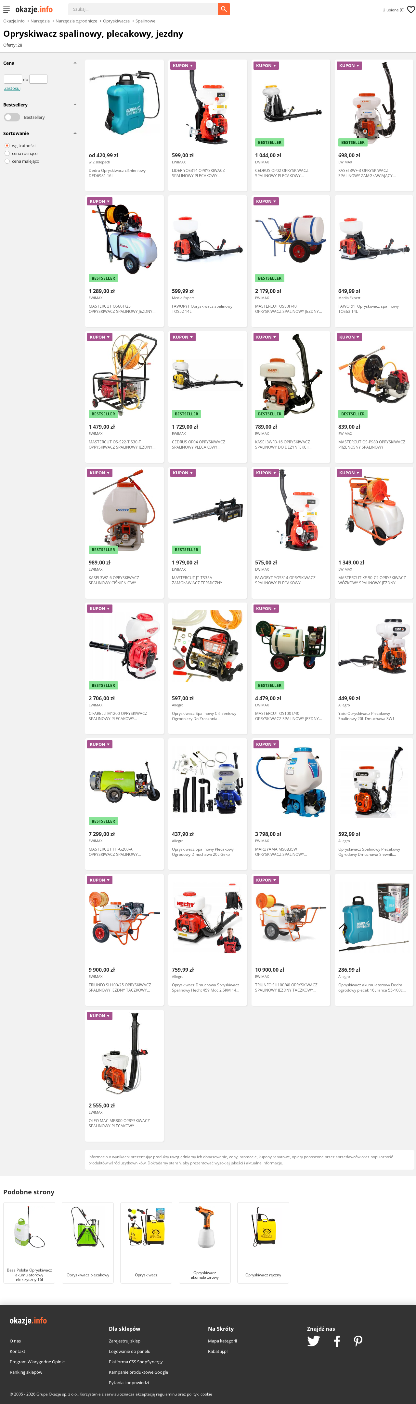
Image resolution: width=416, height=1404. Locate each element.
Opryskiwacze (116, 20)
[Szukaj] (148, 6)
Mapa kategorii (222, 1341)
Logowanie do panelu (129, 1351)
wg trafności (23, 145)
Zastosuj (12, 88)
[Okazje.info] (36, 10)
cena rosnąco (25, 153)
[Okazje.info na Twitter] (313, 1342)
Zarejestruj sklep (124, 1341)
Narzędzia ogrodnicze (76, 20)
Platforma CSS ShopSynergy (136, 1362)
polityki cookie (199, 1394)
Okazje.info (14, 21)
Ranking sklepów (26, 1372)
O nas (15, 1341)
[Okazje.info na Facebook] (337, 1342)
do (26, 79)
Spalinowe (145, 20)
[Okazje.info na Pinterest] (358, 1342)
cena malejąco (25, 161)
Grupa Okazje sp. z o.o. (57, 1394)
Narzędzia (40, 20)
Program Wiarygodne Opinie (37, 1362)
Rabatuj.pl (218, 1351)
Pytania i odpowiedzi (129, 1382)
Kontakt (17, 1351)
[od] (13, 79)
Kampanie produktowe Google (138, 1372)
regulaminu (166, 1394)
